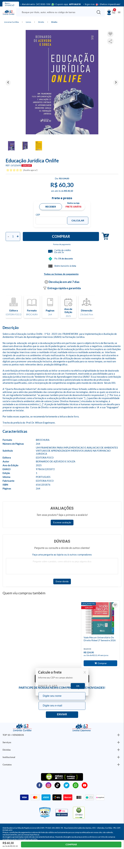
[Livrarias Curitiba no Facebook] (39, 785)
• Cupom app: (67, 4)
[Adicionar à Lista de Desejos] (110, 34)
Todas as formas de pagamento (61, 274)
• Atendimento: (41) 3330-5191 (35, 4)
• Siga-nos (89, 4)
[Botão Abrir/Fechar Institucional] (118, 735)
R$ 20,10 (68, 190)
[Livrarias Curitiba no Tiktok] (57, 785)
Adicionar (104, 236)
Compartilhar (110, 41)
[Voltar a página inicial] (9, 12)
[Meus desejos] (115, 605)
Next (116, 82)
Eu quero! (62, 714)
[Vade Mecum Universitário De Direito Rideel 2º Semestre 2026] (100, 619)
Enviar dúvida (62, 581)
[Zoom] (62, 82)
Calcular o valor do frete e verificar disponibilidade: (62, 682)
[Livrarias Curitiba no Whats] (75, 785)
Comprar (61, 236)
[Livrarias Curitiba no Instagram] (48, 785)
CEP (38, 215)
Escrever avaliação (62, 522)
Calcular (78, 220)
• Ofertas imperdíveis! (109, 4)
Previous (8, 82)
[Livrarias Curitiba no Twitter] (66, 785)
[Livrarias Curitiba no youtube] (85, 785)
